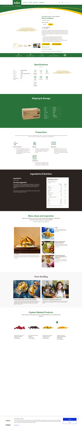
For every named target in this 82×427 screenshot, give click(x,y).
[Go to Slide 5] (35, 45)
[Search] (59, 2)
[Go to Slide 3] (25, 45)
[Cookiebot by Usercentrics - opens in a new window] (8, 425)
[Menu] (68, 2)
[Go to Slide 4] (30, 45)
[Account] (65, 2)
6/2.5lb (44, 24)
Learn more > (41, 66)
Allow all (69, 419)
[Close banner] (78, 418)
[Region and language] (62, 2)
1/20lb (50, 24)
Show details (16, 425)
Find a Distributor (57, 44)
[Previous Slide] (15, 44)
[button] (26, 29)
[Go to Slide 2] (20, 45)
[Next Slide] (38, 44)
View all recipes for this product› (41, 221)
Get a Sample (46, 44)
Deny (70, 422)
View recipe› (16, 258)
